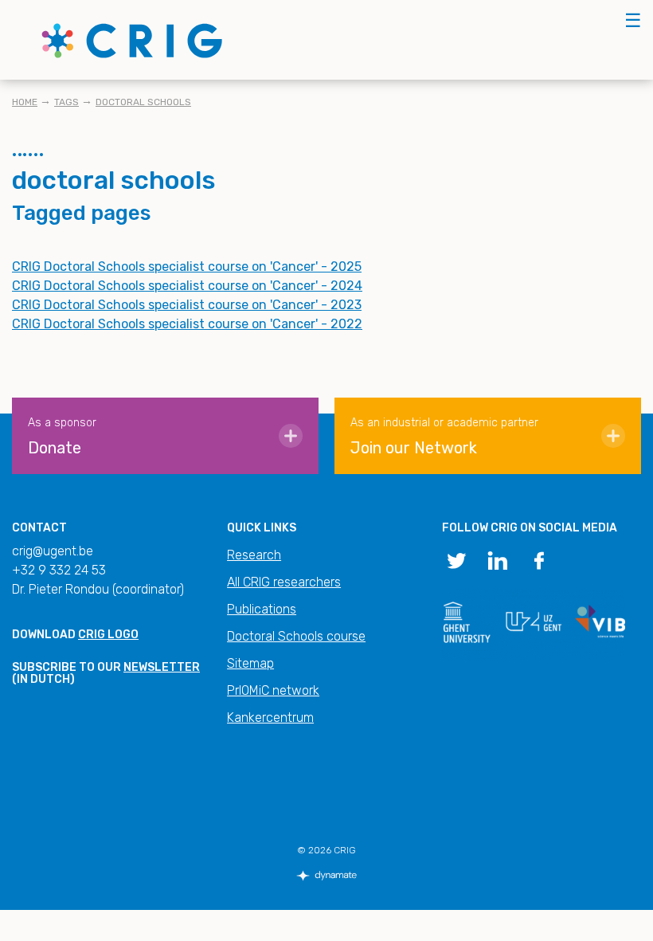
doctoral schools (143, 102)
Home (24, 102)
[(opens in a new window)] (456, 559)
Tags (66, 102)
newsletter (161, 667)
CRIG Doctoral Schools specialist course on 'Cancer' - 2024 (187, 285)
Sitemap (250, 663)
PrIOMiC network (273, 690)
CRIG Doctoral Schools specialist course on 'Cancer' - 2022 (187, 323)
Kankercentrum (270, 717)
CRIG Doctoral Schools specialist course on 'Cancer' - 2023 (187, 304)
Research (254, 555)
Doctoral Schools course (296, 636)
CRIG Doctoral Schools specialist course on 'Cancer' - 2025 (187, 266)
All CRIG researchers (284, 582)
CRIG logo (108, 634)
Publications (261, 609)
